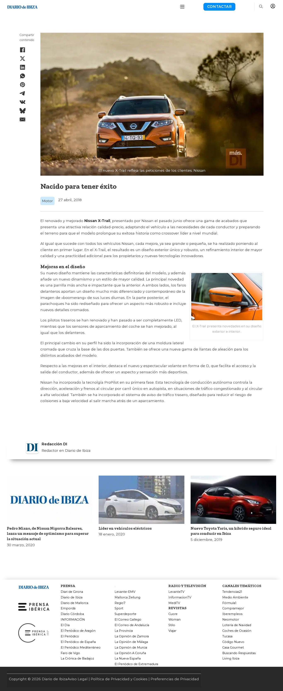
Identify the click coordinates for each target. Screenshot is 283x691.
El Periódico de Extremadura (136, 664)
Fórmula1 (229, 603)
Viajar (172, 631)
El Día (65, 625)
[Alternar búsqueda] (261, 6)
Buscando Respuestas (239, 653)
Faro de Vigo (70, 653)
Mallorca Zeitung (127, 597)
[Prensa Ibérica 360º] (33, 633)
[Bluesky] (22, 111)
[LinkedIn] (22, 67)
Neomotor (230, 620)
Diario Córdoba (72, 614)
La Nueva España (128, 659)
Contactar (219, 6)
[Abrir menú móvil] (182, 6)
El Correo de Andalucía (132, 625)
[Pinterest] (22, 85)
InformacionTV (179, 597)
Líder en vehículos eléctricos (125, 528)
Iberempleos (232, 614)
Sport (119, 608)
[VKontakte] (22, 102)
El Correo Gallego (128, 620)
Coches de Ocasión (236, 631)
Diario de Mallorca (74, 603)
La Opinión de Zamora (132, 636)
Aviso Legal (77, 679)
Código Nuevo (233, 642)
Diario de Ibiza (71, 597)
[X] (22, 58)
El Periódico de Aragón (78, 631)
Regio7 (120, 603)
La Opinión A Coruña (130, 653)
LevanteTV (176, 592)
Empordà (68, 608)
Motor (47, 201)
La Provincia (124, 631)
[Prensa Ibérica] (33, 606)
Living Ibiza (230, 659)
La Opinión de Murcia (131, 648)
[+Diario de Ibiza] (22, 6)
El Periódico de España (78, 642)
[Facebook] (22, 50)
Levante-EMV (125, 592)
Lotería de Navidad (236, 625)
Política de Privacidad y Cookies (119, 679)
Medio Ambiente (235, 597)
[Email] (22, 119)
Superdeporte (125, 614)
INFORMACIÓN (73, 620)
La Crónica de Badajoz (77, 659)
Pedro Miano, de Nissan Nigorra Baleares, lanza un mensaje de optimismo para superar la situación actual (48, 533)
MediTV (174, 603)
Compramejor (233, 608)
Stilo (171, 625)
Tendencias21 (232, 592)
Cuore (173, 614)
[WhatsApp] (22, 76)
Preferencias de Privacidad (175, 679)
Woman (174, 620)
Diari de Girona (72, 592)
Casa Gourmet (233, 648)
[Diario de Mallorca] (33, 586)
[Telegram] (22, 93)
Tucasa (227, 636)
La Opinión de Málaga (131, 642)
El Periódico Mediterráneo (80, 648)
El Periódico (70, 636)
